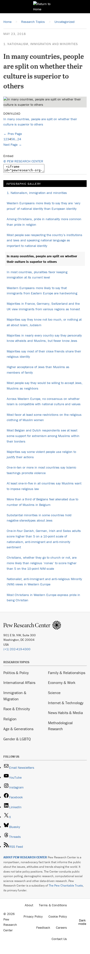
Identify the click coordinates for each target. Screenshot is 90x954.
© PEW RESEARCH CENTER (23, 161)
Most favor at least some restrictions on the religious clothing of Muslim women (44, 417)
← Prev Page (12, 134)
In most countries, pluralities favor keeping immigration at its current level (37, 275)
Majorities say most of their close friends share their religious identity (44, 354)
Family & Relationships (66, 672)
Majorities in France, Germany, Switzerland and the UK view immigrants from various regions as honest (43, 306)
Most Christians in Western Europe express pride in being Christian (43, 598)
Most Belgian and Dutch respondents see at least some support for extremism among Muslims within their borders (43, 435)
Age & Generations (18, 728)
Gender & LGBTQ (17, 738)
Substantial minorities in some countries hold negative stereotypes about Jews (39, 518)
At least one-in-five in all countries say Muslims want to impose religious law (44, 486)
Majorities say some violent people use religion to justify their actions (41, 454)
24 (19, 139)
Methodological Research (60, 725)
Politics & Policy (16, 672)
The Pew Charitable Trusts (66, 885)
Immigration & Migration (14, 695)
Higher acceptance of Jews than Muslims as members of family (38, 370)
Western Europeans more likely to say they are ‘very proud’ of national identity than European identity (43, 206)
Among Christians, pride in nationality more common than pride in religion (44, 222)
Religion (10, 718)
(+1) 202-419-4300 (16, 649)
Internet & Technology (66, 702)
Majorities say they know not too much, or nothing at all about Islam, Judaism (44, 322)
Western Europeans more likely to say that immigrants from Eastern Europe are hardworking (42, 291)
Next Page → (12, 144)
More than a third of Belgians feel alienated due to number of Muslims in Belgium (42, 502)
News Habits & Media (65, 712)
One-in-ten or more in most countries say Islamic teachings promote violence (41, 470)
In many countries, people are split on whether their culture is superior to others (42, 259)
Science (54, 692)
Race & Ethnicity (16, 708)
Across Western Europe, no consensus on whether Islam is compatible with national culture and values (44, 401)
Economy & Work (61, 682)
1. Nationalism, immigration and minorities (40, 44)
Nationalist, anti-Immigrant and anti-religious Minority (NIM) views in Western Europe (44, 582)
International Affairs (19, 682)
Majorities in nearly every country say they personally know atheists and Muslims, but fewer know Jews (44, 338)
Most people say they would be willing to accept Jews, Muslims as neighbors (45, 386)
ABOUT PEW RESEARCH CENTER (25, 857)
